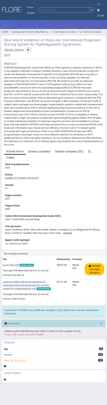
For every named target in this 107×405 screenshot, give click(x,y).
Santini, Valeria (13, 49)
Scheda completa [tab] (39, 151)
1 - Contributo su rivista (63, 31)
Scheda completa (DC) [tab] (69, 151)
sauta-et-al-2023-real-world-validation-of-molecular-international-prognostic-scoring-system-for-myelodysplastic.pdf (26, 285)
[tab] (89, 151)
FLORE (5, 31)
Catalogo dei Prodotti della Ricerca (29, 31)
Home (30, 7)
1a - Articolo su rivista (90, 31)
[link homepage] (13, 10)
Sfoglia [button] (30, 12)
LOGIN (100, 15)
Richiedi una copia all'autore (94, 269)
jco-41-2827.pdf (11, 264)
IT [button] (98, 4)
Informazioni (13, 323)
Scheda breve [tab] (15, 151)
